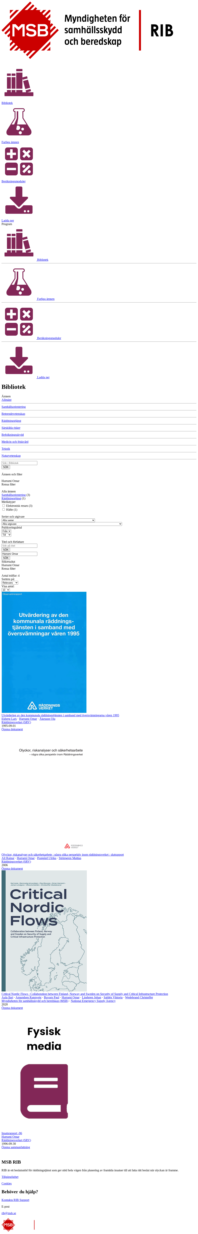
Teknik (6, 448)
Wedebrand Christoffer (139, 997)
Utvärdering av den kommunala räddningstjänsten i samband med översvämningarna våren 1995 (60, 715)
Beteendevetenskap (13, 413)
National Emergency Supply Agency (93, 1001)
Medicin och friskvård (15, 441)
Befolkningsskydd (13, 434)
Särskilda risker (11, 427)
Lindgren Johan (91, 997)
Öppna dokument (12, 729)
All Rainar (8, 858)
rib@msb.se (9, 1213)
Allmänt (6, 399)
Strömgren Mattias (70, 858)
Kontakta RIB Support (15, 1200)
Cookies (7, 1183)
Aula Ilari (7, 997)
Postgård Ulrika (46, 858)
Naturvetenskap (11, 455)
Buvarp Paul (51, 997)
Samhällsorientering (14, 406)
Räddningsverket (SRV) (16, 722)
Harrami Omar (28, 718)
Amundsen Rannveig (28, 997)
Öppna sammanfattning (16, 1147)
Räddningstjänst (11, 420)
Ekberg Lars (9, 718)
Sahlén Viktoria (113, 997)
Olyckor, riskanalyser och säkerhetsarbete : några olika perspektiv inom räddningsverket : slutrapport (63, 854)
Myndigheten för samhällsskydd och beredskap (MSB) (35, 1001)
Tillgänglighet (10, 1177)
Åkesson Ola (47, 718)
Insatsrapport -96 (12, 1133)
